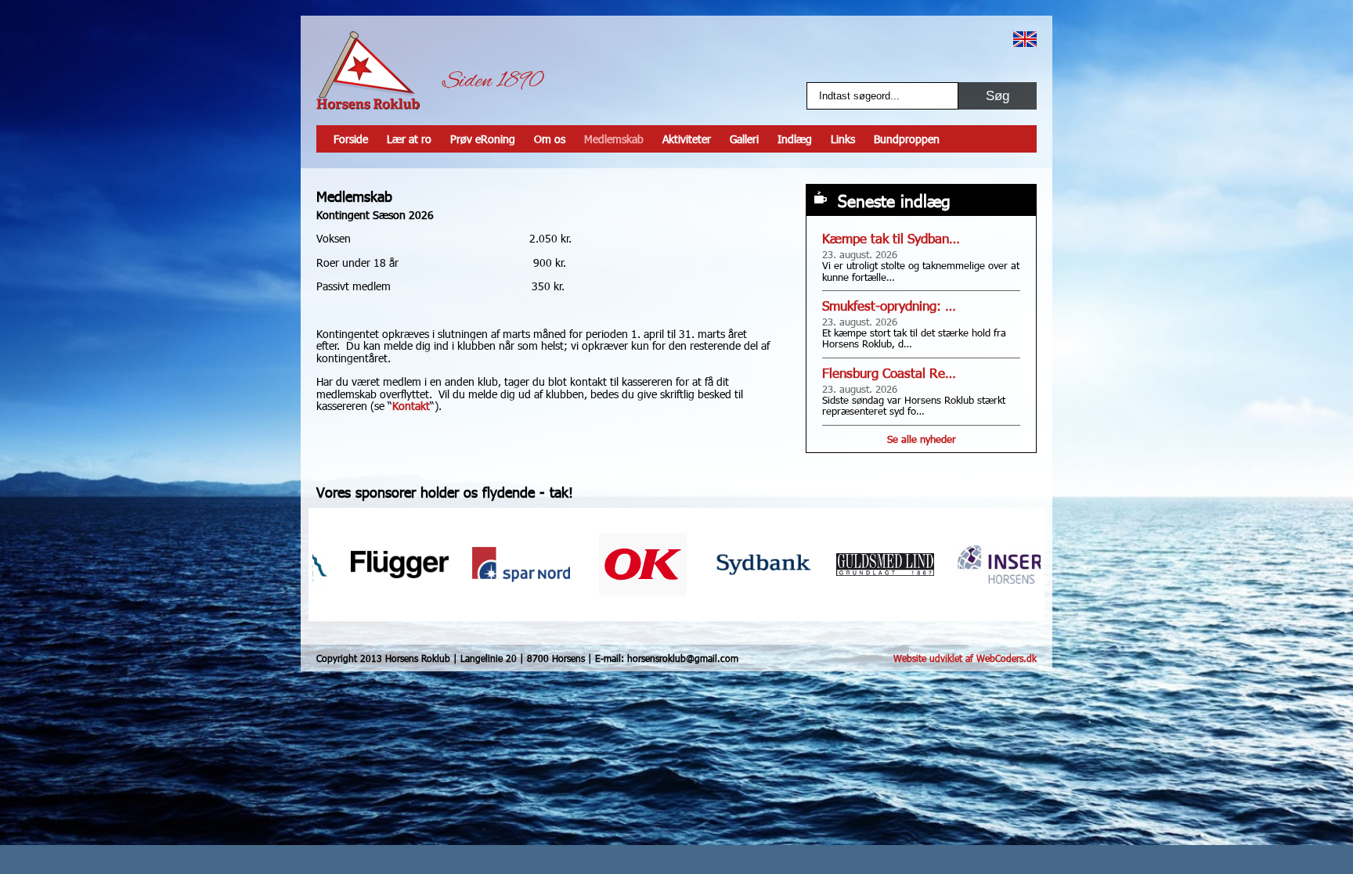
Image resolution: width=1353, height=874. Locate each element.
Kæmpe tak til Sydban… (891, 238)
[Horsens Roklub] (368, 70)
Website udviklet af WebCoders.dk (965, 658)
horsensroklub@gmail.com (682, 658)
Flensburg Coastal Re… (889, 372)
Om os (549, 138)
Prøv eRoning (482, 138)
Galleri (744, 138)
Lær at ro (409, 138)
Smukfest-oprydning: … (889, 305)
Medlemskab (614, 138)
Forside (351, 138)
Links (843, 138)
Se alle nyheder (921, 439)
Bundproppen (907, 138)
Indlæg (795, 138)
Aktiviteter (686, 138)
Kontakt (411, 405)
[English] (1025, 39)
